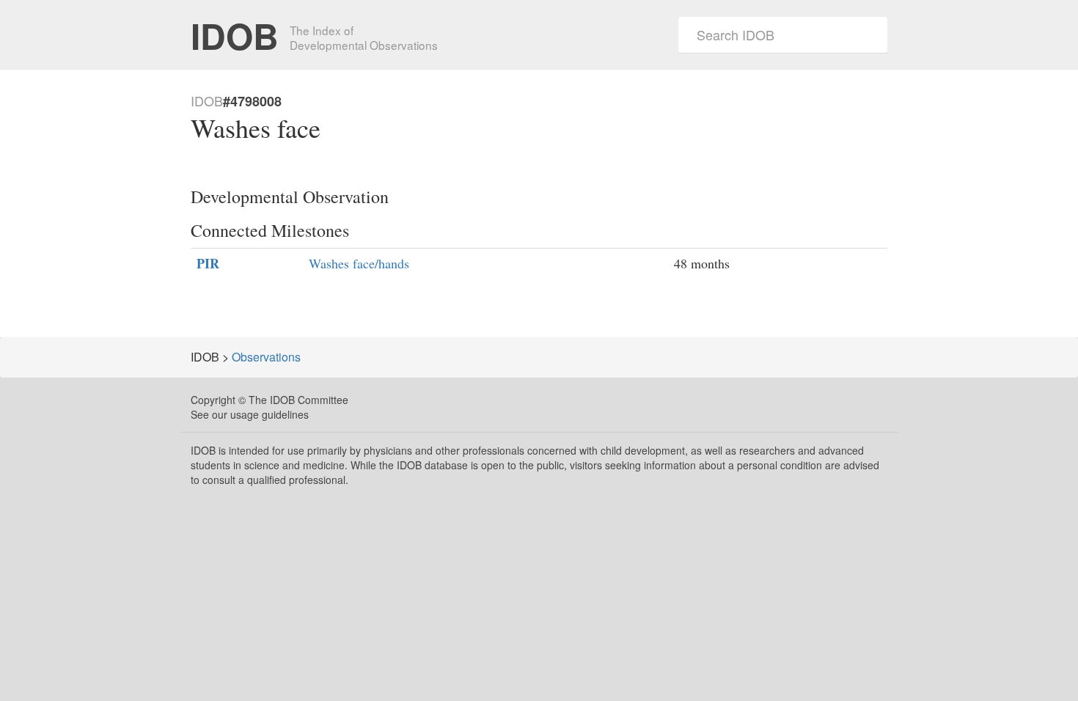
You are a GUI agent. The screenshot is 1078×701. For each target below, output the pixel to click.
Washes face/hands (359, 263)
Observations (266, 356)
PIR (208, 263)
